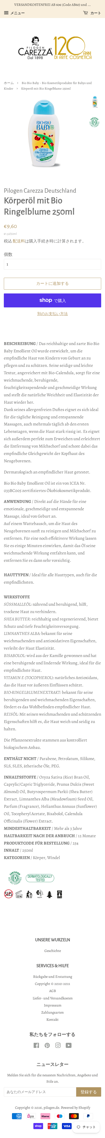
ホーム (9, 83)
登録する (89, 1092)
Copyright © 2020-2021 (52, 983)
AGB (52, 990)
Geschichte (52, 950)
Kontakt (52, 1019)
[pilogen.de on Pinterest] (47, 1046)
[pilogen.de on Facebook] (36, 1046)
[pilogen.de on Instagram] (58, 1046)
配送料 (19, 241)
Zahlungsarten (52, 1012)
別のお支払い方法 (52, 313)
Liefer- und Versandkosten (53, 998)
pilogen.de (51, 1107)
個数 (8, 254)
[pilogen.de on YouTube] (69, 1046)
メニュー (17, 13)
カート (95, 13)
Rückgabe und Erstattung (52, 976)
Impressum (52, 1005)
